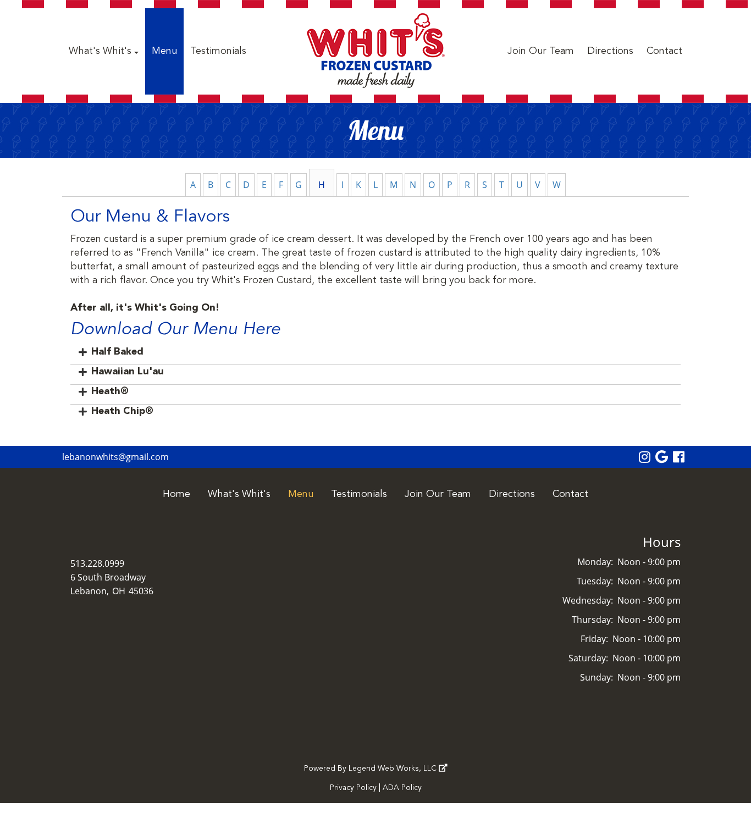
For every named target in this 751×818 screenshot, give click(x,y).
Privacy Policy (353, 788)
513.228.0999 (97, 563)
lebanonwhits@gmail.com (115, 457)
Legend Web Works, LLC (394, 768)
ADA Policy (402, 788)
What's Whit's (101, 51)
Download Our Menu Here (175, 330)
